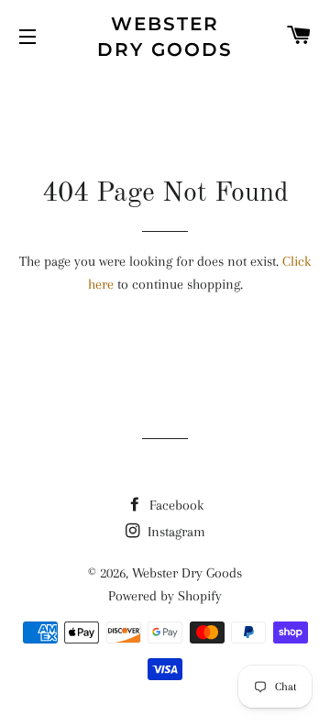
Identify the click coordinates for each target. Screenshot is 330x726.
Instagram (174, 531)
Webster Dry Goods (165, 36)
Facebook (175, 505)
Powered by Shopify (165, 596)
